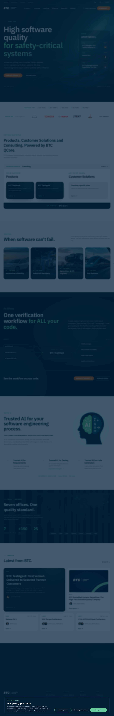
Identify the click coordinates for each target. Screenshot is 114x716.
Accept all (98, 710)
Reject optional (63, 710)
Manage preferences (82, 710)
